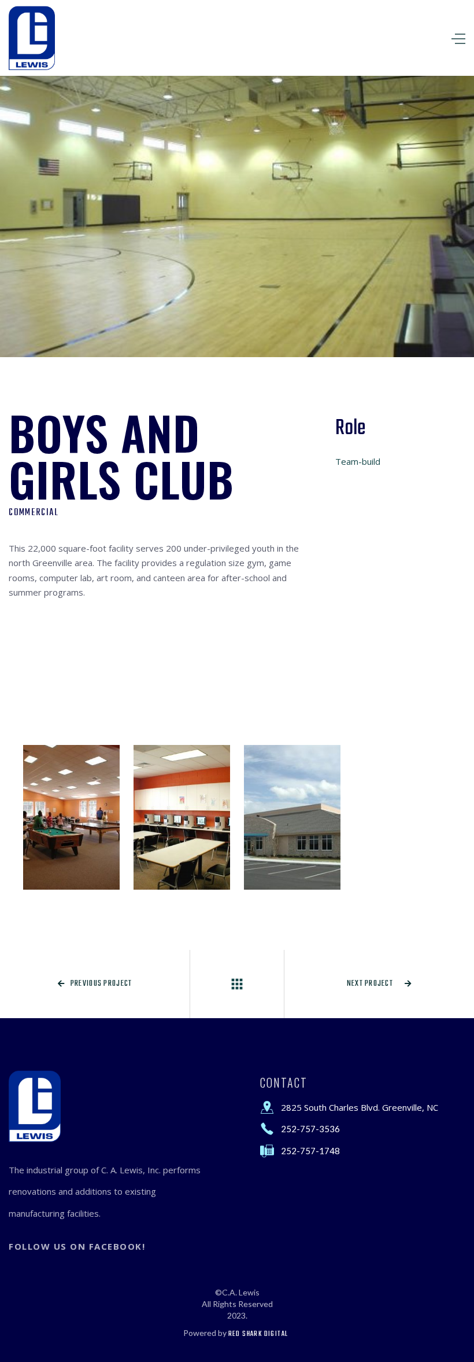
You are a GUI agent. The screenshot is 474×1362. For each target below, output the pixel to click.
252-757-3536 (310, 1129)
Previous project (95, 983)
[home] (32, 38)
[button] (365, 38)
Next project (379, 983)
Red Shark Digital (258, 1334)
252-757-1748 (310, 1151)
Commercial (34, 513)
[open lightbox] (71, 817)
